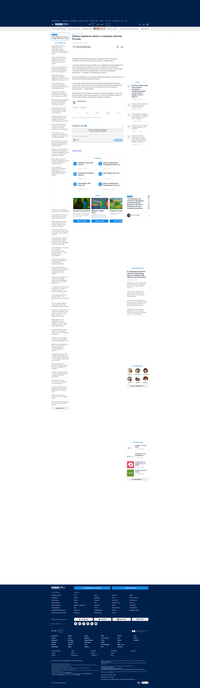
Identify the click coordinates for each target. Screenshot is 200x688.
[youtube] (96, 623)
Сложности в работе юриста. (86, 174)
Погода (80, 21)
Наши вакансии (56, 605)
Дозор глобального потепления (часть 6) (111, 164)
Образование (98, 612)
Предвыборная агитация (58, 610)
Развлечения (115, 607)
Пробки (100, 24)
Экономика (83, 107)
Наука (96, 607)
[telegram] (75, 623)
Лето (95, 602)
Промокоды (65, 21)
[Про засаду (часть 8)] (100, 176)
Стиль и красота (134, 597)
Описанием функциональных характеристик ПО (111, 668)
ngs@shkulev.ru (68, 672)
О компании (55, 600)
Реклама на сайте (56, 595)
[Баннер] (99, 29)
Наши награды (56, 602)
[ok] (83, 623)
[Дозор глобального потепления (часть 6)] (100, 166)
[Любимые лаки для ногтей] (75, 166)
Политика (114, 600)
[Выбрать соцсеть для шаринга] (121, 46)
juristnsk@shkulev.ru (87, 673)
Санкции (75, 107)
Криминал (97, 597)
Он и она (114, 595)
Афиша (102, 21)
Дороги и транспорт (79, 605)
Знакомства (73, 21)
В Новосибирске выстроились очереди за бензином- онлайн (60, 37)
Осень (113, 597)
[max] (87, 623)
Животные (77, 610)
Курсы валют (115, 21)
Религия (114, 610)
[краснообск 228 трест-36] (75, 186)
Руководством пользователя (107, 667)
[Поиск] (140, 24)
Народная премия (134, 610)
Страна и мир (133, 600)
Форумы (86, 21)
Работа (114, 605)
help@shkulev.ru (61, 674)
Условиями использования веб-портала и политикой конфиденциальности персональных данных (123, 669)
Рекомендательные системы (107, 677)
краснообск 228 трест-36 (84, 184)
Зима (95, 595)
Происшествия (116, 602)
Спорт (131, 595)
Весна (75, 600)
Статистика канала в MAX (59, 612)
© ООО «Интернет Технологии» (59, 682)
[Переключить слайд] (121, 203)
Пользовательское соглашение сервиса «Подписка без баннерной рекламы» (118, 679)
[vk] (79, 623)
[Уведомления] (144, 24)
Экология (132, 602)
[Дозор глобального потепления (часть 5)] (100, 186)
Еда (75, 607)
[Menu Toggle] (52, 24)
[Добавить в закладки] (117, 46)
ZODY (126, 21)
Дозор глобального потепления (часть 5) (111, 184)
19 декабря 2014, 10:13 (77, 42)
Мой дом (96, 605)
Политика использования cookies (108, 674)
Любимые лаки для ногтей (85, 164)
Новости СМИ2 (77, 150)
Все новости (60, 43)
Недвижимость (56, 21)
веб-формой (77, 674)
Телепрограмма (94, 21)
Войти (77, 140)
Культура (96, 600)
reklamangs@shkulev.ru (106, 661)
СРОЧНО (54, 34)
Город (75, 602)
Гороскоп (108, 21)
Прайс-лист (55, 597)
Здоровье (76, 612)
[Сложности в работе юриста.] (75, 176)
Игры (122, 21)
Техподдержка (55, 607)
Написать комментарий (83, 47)
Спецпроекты (133, 607)
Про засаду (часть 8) (111, 173)
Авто (75, 595)
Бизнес (76, 597)
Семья (113, 612)
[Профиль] (147, 24)
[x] (91, 623)
